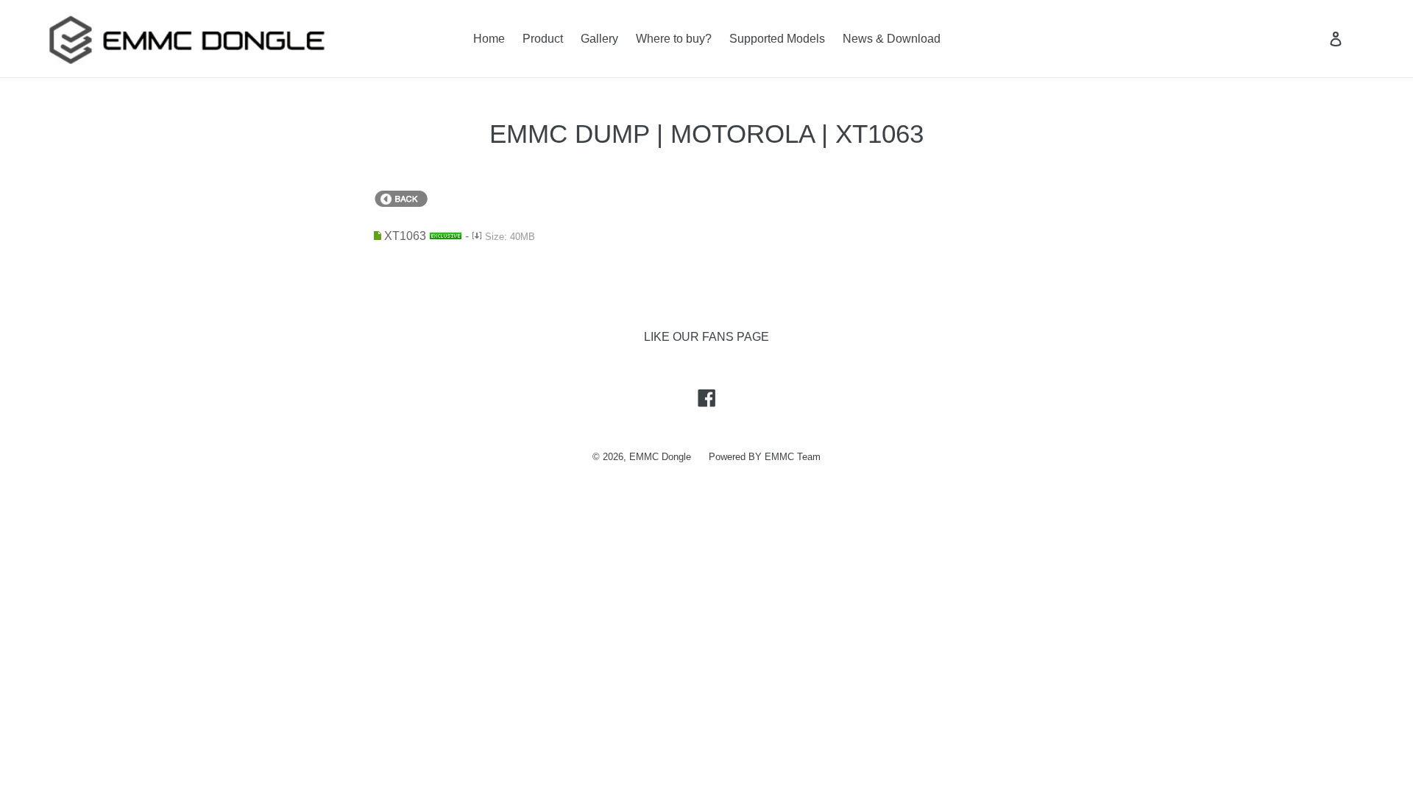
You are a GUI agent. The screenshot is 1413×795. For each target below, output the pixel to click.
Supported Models (777, 38)
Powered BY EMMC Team (765, 456)
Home (489, 38)
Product (543, 38)
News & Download (892, 38)
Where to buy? (674, 38)
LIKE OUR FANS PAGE (706, 337)
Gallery (599, 38)
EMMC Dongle (660, 456)
